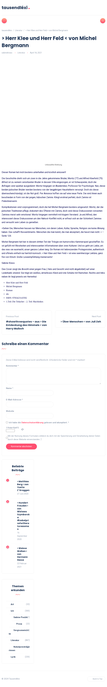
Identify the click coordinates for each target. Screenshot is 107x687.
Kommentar (12, 366)
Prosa (19, 624)
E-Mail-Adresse (14, 399)
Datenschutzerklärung (32, 422)
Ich (12, 611)
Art (12, 604)
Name (9, 388)
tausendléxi (16, 8)
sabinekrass (7, 53)
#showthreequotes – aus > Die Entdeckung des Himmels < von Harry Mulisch (26, 325)
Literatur (21, 53)
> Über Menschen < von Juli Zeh (81, 321)
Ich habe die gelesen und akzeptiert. (39, 422)
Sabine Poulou (21, 617)
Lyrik (13, 657)
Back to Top (97, 679)
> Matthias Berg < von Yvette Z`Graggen (23, 486)
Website (10, 411)
